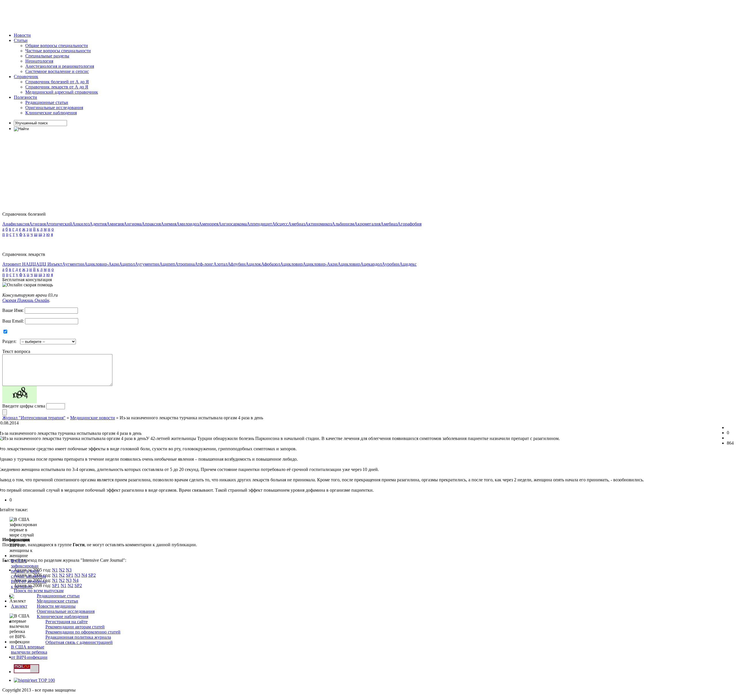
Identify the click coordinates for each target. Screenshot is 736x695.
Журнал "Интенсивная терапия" (34, 417)
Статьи (21, 40)
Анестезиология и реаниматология (59, 66)
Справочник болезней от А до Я (57, 81)
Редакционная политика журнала (78, 637)
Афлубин (236, 264)
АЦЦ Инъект (49, 264)
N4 (84, 575)
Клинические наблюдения (51, 112)
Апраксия (151, 223)
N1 (55, 569)
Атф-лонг (204, 264)
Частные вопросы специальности (58, 50)
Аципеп (167, 264)
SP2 (92, 575)
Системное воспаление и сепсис (57, 71)
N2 (62, 569)
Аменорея (208, 223)
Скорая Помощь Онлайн (25, 300)
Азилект (19, 606)
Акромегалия (367, 223)
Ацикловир (291, 264)
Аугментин (73, 264)
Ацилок (253, 264)
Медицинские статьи (57, 601)
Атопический (59, 223)
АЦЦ (31, 264)
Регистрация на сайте (66, 621)
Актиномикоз (318, 223)
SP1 (69, 575)
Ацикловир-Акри (101, 264)
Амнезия (115, 223)
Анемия (168, 223)
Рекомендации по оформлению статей (82, 632)
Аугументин (147, 264)
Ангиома (132, 223)
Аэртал (220, 264)
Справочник (26, 76)
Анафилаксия (15, 223)
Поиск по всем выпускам (39, 590)
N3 (69, 569)
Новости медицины (56, 606)
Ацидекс (408, 264)
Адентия (97, 223)
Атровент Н (14, 264)
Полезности (25, 97)
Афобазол (270, 264)
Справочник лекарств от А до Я (56, 86)
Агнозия (37, 223)
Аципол (127, 264)
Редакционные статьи (46, 102)
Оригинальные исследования (54, 107)
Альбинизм (343, 223)
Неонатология (39, 61)
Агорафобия (409, 223)
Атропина (185, 264)
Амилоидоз (187, 223)
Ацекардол (371, 264)
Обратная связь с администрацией (79, 642)
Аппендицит (259, 223)
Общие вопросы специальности (56, 45)
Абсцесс (280, 223)
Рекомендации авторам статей (75, 626)
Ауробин (390, 264)
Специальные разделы (47, 55)
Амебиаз (296, 223)
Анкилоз (80, 223)
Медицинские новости (92, 417)
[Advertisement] (107, 15)
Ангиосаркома (232, 223)
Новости (22, 35)
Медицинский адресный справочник (61, 92)
